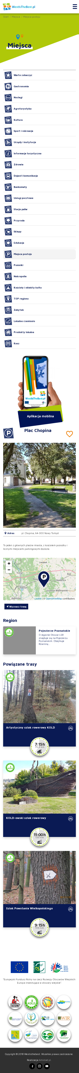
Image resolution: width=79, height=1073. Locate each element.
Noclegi (18, 97)
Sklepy (17, 231)
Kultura (18, 119)
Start (6, 16)
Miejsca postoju (31, 16)
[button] (70, 485)
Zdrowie (18, 164)
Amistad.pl (45, 1060)
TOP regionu (21, 298)
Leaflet (38, 598)
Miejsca (16, 16)
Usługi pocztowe (23, 198)
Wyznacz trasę (17, 606)
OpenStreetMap (54, 598)
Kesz (16, 343)
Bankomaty (20, 187)
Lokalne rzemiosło (24, 321)
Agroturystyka (22, 108)
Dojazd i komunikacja (26, 175)
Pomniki (18, 265)
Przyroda (19, 220)
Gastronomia (21, 86)
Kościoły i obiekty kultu (28, 287)
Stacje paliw (20, 209)
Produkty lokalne (24, 332)
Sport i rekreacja (23, 130)
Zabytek (19, 309)
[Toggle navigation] (75, 7)
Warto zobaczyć (23, 75)
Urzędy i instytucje (25, 142)
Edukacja (19, 242)
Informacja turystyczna (27, 153)
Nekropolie (20, 276)
